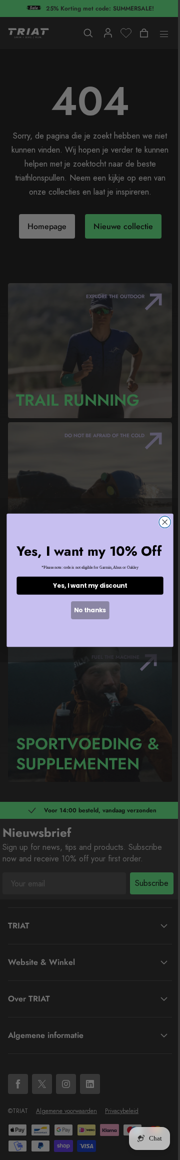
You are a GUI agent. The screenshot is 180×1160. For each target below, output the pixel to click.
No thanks (90, 610)
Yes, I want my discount (90, 585)
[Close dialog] (164, 522)
